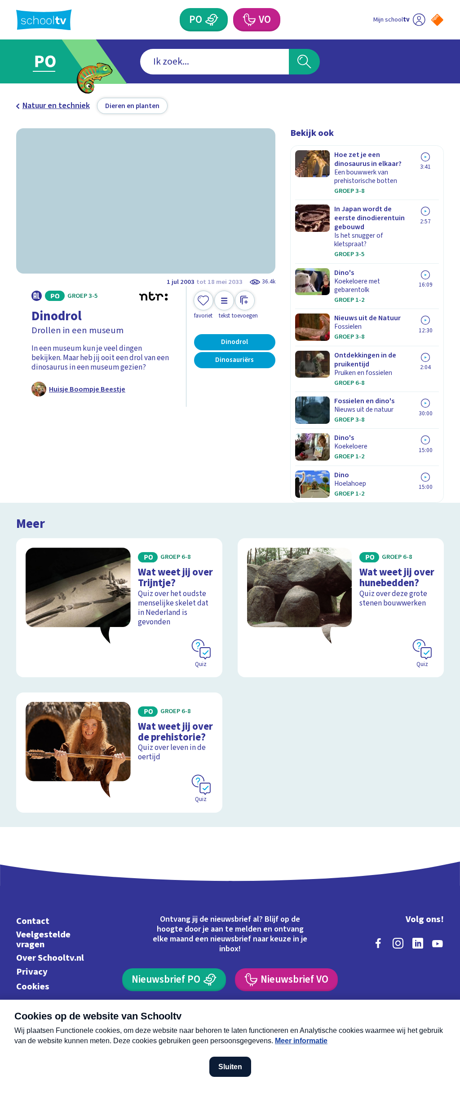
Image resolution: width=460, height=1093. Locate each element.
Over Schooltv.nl (50, 957)
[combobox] (214, 61)
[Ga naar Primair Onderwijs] (58, 61)
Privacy (32, 971)
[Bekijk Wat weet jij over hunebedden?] (341, 607)
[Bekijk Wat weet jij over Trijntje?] (119, 607)
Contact (32, 921)
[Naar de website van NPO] (437, 19)
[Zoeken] (304, 61)
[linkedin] (418, 943)
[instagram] (398, 943)
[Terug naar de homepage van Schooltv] (44, 19)
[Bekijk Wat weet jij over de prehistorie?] (119, 752)
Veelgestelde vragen (43, 939)
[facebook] (378, 943)
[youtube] (437, 943)
